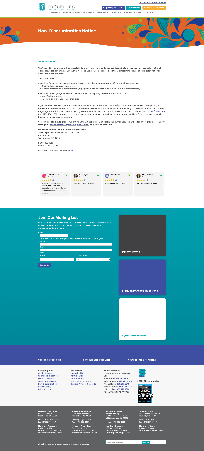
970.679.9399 (123, 389)
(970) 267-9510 (157, 111)
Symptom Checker (134, 335)
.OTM (86, 444)
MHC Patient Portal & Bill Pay (152, 2)
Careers (137, 13)
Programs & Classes (71, 13)
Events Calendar (46, 378)
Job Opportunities (47, 381)
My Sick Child (77, 375)
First (42, 247)
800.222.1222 (125, 386)
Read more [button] (46, 193)
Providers (128, 13)
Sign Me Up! (45, 265)
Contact (147, 13)
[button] (164, 184)
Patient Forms (131, 251)
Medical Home (45, 373)
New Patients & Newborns (142, 359)
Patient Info (88, 13)
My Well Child (77, 373)
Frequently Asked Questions (140, 290)
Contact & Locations (81, 381)
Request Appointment (113, 8)
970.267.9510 (122, 378)
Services (54, 13)
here (70, 150)
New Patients (134, 8)
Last (42, 252)
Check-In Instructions (154, 8)
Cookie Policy (44, 386)
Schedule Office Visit (49, 359)
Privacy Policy (44, 389)
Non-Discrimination (47, 384)
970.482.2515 (125, 381)
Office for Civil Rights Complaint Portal (69, 124)
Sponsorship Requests (49, 375)
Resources (115, 13)
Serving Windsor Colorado (83, 384)
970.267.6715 (123, 384)
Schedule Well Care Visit (96, 359)
